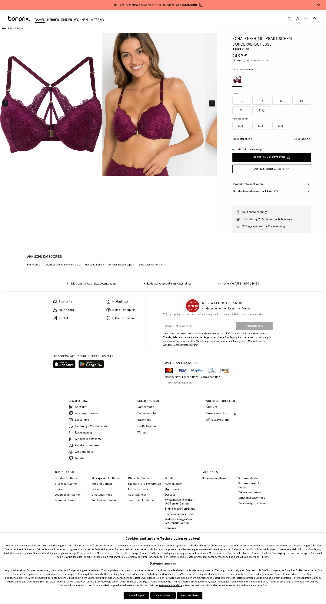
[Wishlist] (306, 19)
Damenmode (145, 407)
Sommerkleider (248, 478)
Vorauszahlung (210, 377)
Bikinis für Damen (249, 492)
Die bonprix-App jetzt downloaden (93, 283)
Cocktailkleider (138, 495)
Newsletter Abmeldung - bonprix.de (203, 341)
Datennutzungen (123, 546)
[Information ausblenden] (318, 5)
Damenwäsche (146, 413)
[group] (51, 104)
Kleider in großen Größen (144, 484)
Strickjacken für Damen (106, 478)
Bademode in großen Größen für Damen (178, 521)
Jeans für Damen (65, 500)
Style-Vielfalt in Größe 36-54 (240, 283)
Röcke (95, 489)
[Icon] (201, 5)
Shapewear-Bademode (179, 514)
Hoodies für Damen (67, 478)
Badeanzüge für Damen (253, 503)
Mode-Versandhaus (214, 478)
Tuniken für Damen (103, 500)
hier (94, 553)
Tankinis (170, 528)
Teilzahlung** (191, 377)
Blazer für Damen (139, 478)
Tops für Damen (101, 484)
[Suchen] (289, 19)
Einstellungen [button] (136, 595)
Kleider (59, 489)
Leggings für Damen (68, 495)
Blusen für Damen (66, 484)
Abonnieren (255, 326)
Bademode (144, 420)
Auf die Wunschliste (269, 168)
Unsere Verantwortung (221, 413)
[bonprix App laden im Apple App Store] (64, 364)
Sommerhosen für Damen (249, 485)
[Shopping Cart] (314, 19)
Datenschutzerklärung (185, 345)
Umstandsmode (101, 495)
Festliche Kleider (139, 489)
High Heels (172, 489)
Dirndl (169, 478)
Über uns (212, 407)
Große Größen (146, 426)
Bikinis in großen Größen (181, 509)
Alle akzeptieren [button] (190, 595)
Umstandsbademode (251, 498)
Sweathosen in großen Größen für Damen (179, 501)
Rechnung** (172, 377)
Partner (26, 546)
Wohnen (142, 432)
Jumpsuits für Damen (141, 500)
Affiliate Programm (218, 420)
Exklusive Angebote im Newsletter (169, 283)
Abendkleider (173, 484)
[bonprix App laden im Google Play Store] (91, 364)
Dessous (170, 495)
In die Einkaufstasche (269, 157)
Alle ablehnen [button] (163, 595)
